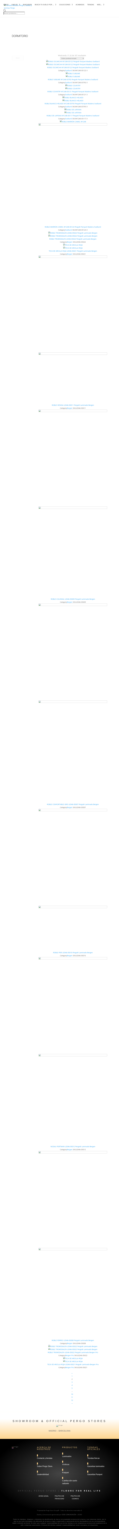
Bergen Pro (69, 1355)
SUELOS (15, 5)
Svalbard (68, 70)
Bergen (69, 242)
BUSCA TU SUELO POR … (44, 5)
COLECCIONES (64, 5)
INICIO (5, 5)
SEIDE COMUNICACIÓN (69, 1515)
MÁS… (99, 5)
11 (72, 1397)
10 (72, 1394)
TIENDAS (90, 5)
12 (72, 1400)
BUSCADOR (27, 5)
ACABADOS (80, 5)
